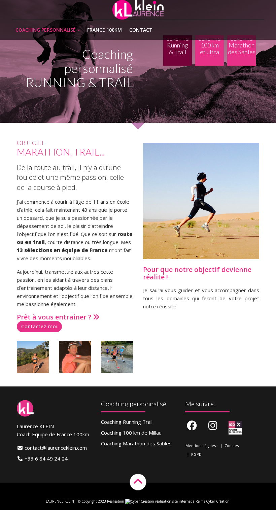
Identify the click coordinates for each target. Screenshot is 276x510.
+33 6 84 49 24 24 (46, 458)
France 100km (104, 30)
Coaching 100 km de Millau (131, 432)
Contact (140, 30)
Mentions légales (200, 445)
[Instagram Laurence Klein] (212, 425)
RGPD (196, 454)
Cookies (232, 445)
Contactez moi (39, 326)
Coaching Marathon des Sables (136, 443)
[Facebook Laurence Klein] (192, 425)
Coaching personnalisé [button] (45, 30)
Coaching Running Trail (126, 421)
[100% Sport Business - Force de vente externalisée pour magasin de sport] (235, 428)
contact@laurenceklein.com (56, 447)
